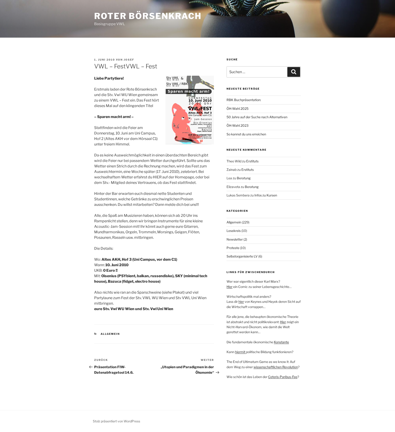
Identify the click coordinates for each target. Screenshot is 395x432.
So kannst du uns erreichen (246, 134)
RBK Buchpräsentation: (244, 100)
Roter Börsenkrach (148, 16)
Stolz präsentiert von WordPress (116, 421)
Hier (229, 287)
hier (241, 301)
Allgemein (110, 333)
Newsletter (235, 239)
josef (129, 59)
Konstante (281, 342)
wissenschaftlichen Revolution (276, 367)
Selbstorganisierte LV (242, 256)
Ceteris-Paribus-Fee (282, 377)
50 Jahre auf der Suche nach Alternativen (257, 117)
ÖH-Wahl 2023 (237, 125)
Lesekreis (234, 231)
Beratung (244, 178)
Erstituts (252, 161)
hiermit (240, 352)
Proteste (233, 248)
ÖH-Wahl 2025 (237, 108)
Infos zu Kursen (265, 195)
